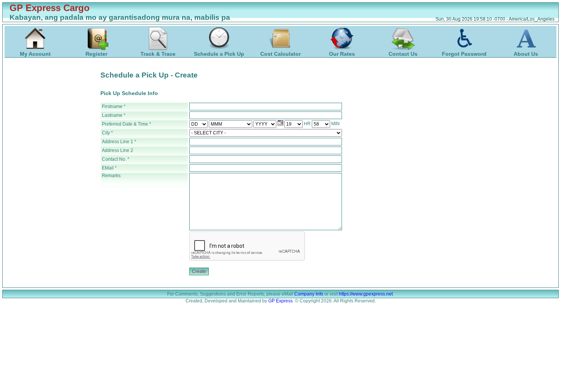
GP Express (280, 301)
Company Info (308, 294)
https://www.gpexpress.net (366, 294)
